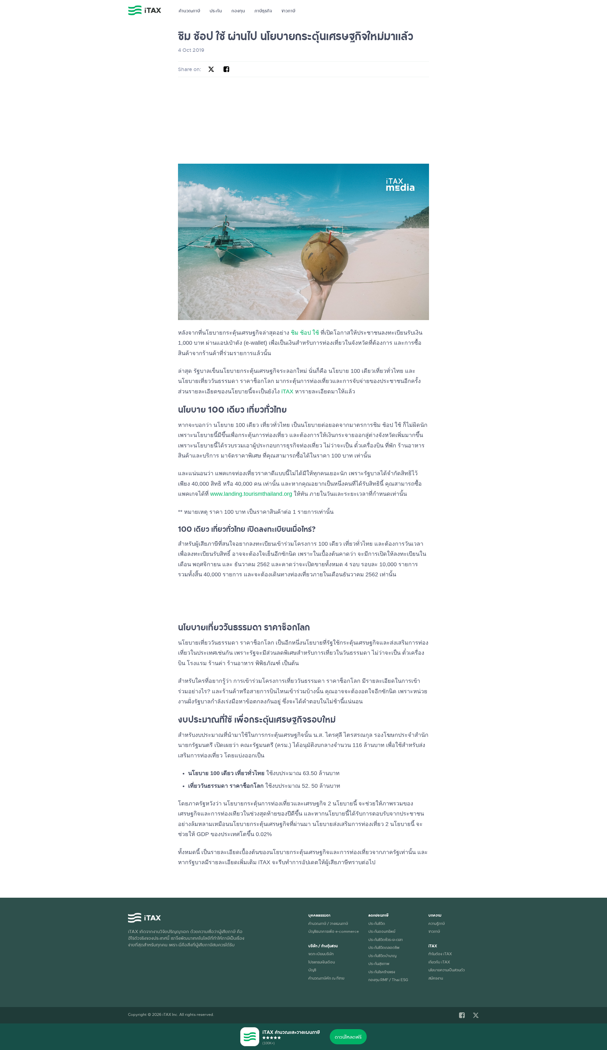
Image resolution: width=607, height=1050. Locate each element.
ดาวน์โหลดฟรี (348, 1037)
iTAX (287, 391)
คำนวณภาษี (189, 11)
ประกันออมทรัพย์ (381, 931)
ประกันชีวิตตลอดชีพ (384, 947)
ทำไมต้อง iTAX (440, 953)
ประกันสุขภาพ (378, 963)
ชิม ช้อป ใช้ (305, 333)
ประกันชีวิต (376, 923)
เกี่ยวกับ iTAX (439, 961)
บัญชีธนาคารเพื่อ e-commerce (333, 931)
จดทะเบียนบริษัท (321, 953)
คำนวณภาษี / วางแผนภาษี (328, 923)
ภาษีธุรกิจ (263, 11)
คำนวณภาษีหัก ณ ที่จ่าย (326, 977)
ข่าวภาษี (288, 11)
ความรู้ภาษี (436, 923)
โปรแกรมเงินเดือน (321, 961)
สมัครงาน (435, 977)
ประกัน (216, 11)
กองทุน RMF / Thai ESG (388, 979)
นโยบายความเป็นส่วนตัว (446, 969)
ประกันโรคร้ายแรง (381, 971)
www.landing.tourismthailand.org (251, 494)
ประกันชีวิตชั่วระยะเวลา (385, 939)
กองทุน (238, 11)
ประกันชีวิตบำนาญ (382, 955)
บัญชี (312, 969)
